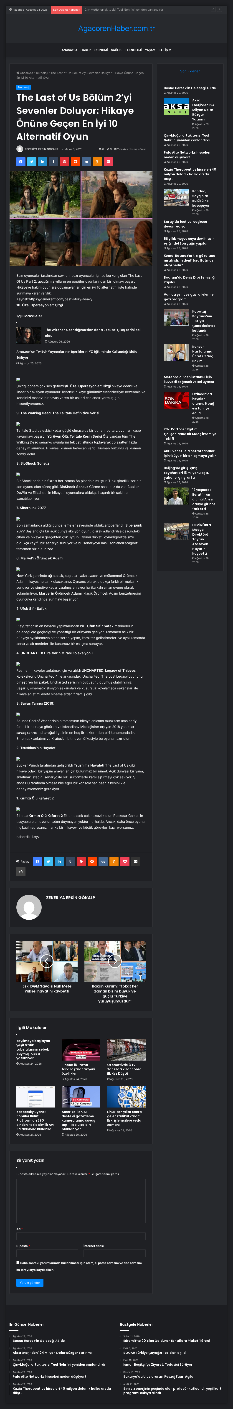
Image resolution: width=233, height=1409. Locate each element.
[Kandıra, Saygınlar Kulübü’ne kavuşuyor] (176, 197)
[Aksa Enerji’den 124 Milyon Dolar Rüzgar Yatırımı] (176, 106)
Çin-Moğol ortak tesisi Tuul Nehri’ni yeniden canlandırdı (187, 137)
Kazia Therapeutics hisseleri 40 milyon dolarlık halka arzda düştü (190, 174)
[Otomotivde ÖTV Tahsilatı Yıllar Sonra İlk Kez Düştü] (126, 1050)
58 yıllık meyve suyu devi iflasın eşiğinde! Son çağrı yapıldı (189, 241)
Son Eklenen (190, 71)
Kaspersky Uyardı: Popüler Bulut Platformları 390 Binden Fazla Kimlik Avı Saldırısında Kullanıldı (35, 1120)
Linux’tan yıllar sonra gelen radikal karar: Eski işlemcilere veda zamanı (124, 1118)
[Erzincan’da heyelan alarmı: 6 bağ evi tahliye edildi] (176, 400)
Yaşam (150, 50)
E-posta (23, 1246)
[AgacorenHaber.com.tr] (116, 28)
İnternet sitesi (94, 1246)
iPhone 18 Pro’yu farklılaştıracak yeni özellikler (78, 1069)
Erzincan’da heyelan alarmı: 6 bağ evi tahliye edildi (203, 403)
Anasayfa (69, 50)
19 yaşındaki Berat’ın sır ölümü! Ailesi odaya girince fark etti (203, 499)
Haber (86, 50)
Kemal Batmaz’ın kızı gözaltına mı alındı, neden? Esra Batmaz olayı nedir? (189, 260)
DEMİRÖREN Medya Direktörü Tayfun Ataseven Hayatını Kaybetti (201, 539)
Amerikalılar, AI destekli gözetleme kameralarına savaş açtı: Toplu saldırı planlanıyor (78, 1120)
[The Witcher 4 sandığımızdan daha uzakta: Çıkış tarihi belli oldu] (28, 335)
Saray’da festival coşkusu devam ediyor (185, 224)
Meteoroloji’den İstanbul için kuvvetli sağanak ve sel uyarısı (189, 379)
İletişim (165, 50)
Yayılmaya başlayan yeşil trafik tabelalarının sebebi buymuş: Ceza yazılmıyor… (33, 1049)
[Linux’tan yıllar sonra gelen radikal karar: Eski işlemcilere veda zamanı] (126, 1097)
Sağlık (116, 50)
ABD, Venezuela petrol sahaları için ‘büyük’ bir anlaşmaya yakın (190, 453)
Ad (19, 1229)
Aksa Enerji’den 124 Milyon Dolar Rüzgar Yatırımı (203, 110)
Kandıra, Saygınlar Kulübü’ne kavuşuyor (201, 198)
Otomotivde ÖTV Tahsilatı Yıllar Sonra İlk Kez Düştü (124, 1069)
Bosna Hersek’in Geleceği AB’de (190, 88)
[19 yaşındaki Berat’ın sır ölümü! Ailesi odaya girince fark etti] (176, 496)
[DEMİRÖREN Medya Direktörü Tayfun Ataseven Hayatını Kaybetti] (176, 531)
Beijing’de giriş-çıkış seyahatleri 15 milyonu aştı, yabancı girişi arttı (186, 473)
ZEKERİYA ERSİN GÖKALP (41, 149)
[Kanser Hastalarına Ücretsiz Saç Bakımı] (176, 352)
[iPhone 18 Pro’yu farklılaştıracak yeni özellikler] (81, 1050)
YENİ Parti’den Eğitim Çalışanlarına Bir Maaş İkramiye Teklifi (190, 434)
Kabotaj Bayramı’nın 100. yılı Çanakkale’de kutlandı (203, 321)
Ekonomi (101, 50)
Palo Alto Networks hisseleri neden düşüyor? (117, 9)
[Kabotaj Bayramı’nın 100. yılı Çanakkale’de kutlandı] (176, 317)
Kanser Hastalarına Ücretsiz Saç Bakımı (202, 353)
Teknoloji (133, 50)
